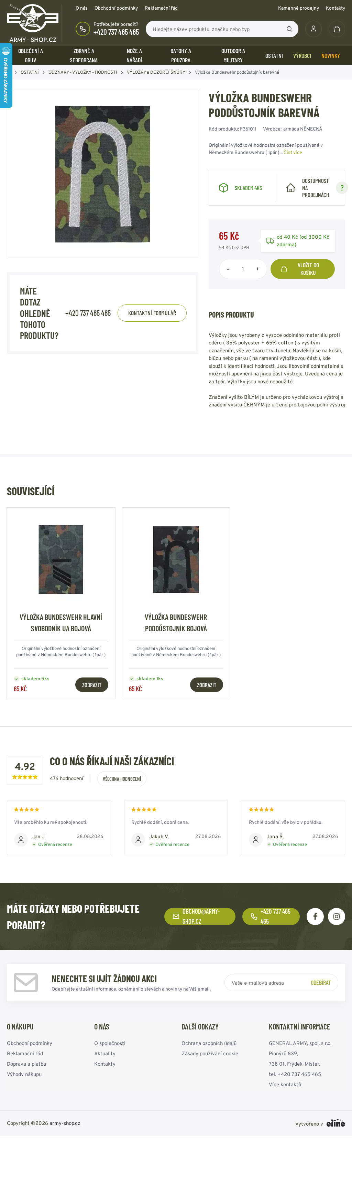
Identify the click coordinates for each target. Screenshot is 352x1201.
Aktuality (105, 1053)
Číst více (293, 152)
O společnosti (109, 1043)
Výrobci (302, 55)
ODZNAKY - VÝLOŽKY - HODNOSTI (82, 72)
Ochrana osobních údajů (209, 1043)
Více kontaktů (285, 1084)
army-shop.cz (65, 1123)
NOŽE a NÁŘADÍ (134, 55)
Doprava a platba (26, 1063)
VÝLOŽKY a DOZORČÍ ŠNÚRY (156, 72)
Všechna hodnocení (122, 779)
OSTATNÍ (274, 55)
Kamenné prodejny (298, 8)
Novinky (330, 55)
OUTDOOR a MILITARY (233, 55)
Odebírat (321, 982)
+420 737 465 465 (116, 31)
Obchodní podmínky (116, 8)
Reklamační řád (161, 8)
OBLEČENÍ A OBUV (30, 55)
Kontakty (335, 8)
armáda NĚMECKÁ (302, 128)
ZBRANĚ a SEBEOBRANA (84, 55)
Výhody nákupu (24, 1074)
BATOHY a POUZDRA (180, 55)
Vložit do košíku (308, 268)
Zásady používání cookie (210, 1053)
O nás (82, 8)
